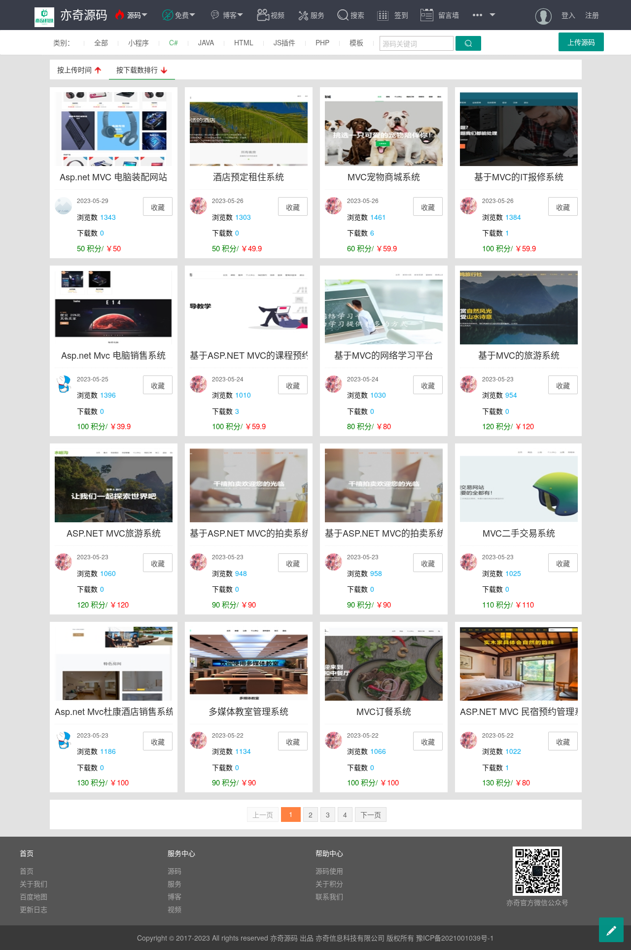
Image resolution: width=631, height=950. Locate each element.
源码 (138, 15)
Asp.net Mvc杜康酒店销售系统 (115, 711)
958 (376, 573)
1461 (378, 217)
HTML (243, 42)
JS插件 (284, 42)
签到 (392, 14)
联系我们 (329, 896)
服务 (310, 14)
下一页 (370, 814)
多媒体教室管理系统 (248, 711)
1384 (513, 217)
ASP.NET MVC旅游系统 (114, 532)
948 (241, 573)
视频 (277, 15)
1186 (108, 751)
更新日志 (33, 909)
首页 (27, 871)
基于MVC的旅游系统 (519, 354)
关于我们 (33, 883)
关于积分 (329, 883)
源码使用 (329, 871)
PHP (322, 42)
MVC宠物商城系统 (384, 176)
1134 (243, 751)
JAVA (206, 42)
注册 (592, 15)
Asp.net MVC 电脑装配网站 (113, 176)
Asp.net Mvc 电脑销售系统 (113, 354)
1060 (108, 573)
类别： (63, 42)
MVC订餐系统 (383, 711)
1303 (243, 217)
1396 (108, 395)
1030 (378, 395)
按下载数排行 (137, 69)
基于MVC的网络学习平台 (383, 354)
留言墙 (440, 14)
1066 (378, 751)
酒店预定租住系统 (248, 176)
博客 (234, 15)
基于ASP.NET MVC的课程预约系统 (259, 354)
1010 (243, 395)
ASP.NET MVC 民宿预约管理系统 (526, 711)
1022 (513, 751)
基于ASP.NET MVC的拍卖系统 (250, 532)
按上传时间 (74, 69)
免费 (186, 15)
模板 (356, 42)
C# (173, 42)
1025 (513, 573)
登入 (568, 15)
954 (511, 395)
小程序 (138, 42)
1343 (108, 217)
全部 (101, 42)
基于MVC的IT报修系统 (518, 176)
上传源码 (581, 42)
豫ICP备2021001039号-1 (455, 938)
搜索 (357, 15)
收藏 (158, 207)
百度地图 (33, 896)
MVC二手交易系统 (519, 532)
